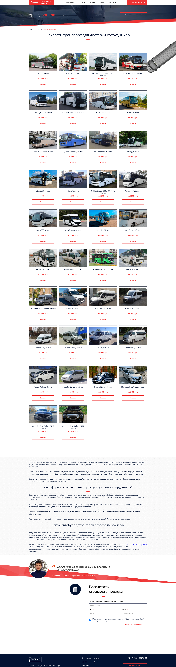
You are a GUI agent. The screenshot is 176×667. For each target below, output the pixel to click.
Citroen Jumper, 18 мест (103, 308)
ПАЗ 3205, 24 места (132, 269)
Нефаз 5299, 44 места (43, 191)
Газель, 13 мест (103, 348)
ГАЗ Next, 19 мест (73, 308)
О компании (69, 2)
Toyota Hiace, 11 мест (133, 348)
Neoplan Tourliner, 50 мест (43, 152)
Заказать (43, 84)
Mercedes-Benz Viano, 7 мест (73, 387)
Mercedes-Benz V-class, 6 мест (133, 387)
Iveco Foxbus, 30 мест (73, 230)
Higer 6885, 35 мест (43, 230)
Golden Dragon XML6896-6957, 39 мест (103, 192)
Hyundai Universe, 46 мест (73, 152)
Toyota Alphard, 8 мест (43, 387)
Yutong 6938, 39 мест (133, 191)
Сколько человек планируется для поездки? (106, 601)
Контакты (112, 2)
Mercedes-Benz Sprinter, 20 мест (43, 308)
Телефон (123, 610)
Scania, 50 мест (133, 112)
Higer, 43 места (73, 191)
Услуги (92, 2)
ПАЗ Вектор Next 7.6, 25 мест (103, 269)
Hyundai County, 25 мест (73, 269)
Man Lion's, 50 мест (103, 112)
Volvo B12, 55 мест (73, 73)
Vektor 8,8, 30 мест (103, 230)
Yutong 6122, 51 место (43, 112)
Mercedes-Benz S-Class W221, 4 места (73, 427)
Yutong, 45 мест (133, 152)
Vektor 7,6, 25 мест (43, 269)
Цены (102, 2)
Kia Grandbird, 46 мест (103, 152)
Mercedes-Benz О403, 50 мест (73, 112)
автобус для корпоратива (136, 544)
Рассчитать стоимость (133, 15)
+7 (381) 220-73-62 (138, 3)
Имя (91, 610)
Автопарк (82, 2)
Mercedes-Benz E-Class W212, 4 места (43, 427)
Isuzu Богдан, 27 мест (133, 230)
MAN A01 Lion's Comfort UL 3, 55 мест (103, 74)
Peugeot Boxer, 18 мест (73, 348)
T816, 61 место (43, 73)
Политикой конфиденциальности (104, 619)
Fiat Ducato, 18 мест (133, 308)
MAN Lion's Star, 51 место (133, 73)
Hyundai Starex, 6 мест (103, 387)
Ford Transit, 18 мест (43, 348)
